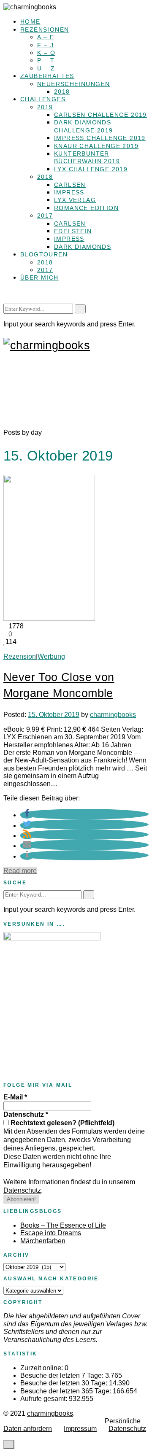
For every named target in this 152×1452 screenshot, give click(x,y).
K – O (46, 52)
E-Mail (15, 1097)
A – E (45, 37)
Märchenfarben (42, 1241)
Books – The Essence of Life (63, 1225)
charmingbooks (113, 714)
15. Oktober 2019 (53, 714)
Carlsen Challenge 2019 (100, 114)
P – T (45, 60)
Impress (69, 192)
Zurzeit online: (42, 1367)
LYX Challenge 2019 (91, 169)
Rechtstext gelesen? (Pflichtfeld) (61, 1122)
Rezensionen (44, 29)
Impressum (80, 1428)
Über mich (39, 277)
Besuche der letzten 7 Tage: (62, 1375)
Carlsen (70, 184)
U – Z (46, 68)
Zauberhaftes (47, 76)
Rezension (19, 656)
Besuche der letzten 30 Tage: (64, 1383)
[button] (27, 815)
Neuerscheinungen (73, 84)
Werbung (51, 656)
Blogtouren (44, 254)
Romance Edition (86, 208)
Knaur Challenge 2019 (96, 146)
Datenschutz (25, 1114)
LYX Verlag (75, 200)
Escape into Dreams (50, 1232)
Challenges (42, 99)
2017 (45, 215)
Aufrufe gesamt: (44, 1398)
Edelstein (73, 231)
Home (30, 21)
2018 (62, 91)
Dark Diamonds (82, 246)
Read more (20, 870)
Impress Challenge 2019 (100, 138)
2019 (45, 107)
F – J (45, 45)
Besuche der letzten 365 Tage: (66, 1391)
